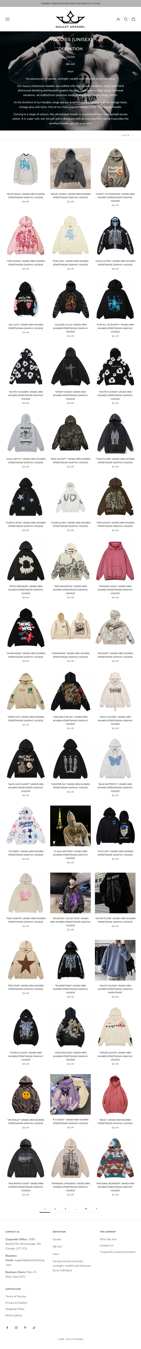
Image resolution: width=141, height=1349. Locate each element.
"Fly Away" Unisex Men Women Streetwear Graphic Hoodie (70, 1121)
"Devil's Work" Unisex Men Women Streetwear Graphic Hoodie (115, 720)
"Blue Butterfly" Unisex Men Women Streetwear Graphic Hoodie (115, 787)
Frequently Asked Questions (117, 1252)
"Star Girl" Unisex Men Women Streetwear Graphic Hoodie (70, 263)
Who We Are (108, 1239)
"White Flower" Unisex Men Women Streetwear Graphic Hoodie (115, 395)
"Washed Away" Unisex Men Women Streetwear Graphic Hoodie (115, 590)
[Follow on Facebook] (7, 1327)
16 (86, 1208)
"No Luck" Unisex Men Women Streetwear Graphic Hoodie (25, 326)
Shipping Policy (15, 1309)
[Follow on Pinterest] (25, 1327)
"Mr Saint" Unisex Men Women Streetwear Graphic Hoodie (115, 655)
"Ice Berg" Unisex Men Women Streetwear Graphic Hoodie (26, 853)
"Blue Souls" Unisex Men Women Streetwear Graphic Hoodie (26, 196)
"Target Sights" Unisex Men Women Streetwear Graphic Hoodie (115, 1056)
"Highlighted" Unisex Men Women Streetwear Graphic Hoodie (115, 263)
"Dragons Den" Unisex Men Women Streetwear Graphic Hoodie (70, 1056)
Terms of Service (16, 1296)
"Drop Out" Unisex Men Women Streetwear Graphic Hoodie (25, 719)
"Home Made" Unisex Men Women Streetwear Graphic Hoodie (25, 655)
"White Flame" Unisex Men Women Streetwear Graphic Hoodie (115, 920)
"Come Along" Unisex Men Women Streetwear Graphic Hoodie (70, 524)
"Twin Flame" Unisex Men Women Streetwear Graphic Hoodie (115, 461)
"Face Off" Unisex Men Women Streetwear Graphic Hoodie (115, 853)
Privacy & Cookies (16, 1303)
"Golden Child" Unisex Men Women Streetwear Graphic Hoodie (70, 328)
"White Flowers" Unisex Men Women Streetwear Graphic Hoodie (25, 395)
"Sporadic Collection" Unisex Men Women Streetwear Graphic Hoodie (70, 922)
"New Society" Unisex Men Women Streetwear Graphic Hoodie (70, 461)
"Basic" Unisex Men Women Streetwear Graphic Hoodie (115, 1122)
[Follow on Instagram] (16, 1327)
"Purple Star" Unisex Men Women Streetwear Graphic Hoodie (26, 524)
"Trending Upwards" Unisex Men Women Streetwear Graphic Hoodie (70, 1187)
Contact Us (106, 1245)
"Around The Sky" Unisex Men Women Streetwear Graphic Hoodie (70, 720)
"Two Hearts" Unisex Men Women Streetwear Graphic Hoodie (26, 920)
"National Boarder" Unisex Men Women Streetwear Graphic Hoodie (115, 1187)
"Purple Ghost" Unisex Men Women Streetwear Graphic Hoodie (25, 1056)
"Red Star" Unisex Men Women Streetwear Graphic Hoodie (26, 987)
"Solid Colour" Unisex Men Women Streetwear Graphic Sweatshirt (115, 989)
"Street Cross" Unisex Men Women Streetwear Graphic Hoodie (70, 395)
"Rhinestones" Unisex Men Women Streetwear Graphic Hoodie (70, 989)
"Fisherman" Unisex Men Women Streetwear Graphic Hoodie (70, 655)
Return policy (14, 1315)
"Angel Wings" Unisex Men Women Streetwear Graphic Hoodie (70, 196)
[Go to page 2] (96, 1208)
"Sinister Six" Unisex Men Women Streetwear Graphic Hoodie (70, 786)
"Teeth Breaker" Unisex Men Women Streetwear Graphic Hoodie (25, 590)
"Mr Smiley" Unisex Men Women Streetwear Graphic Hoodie (25, 1122)
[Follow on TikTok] (34, 1327)
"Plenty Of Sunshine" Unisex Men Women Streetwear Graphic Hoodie (115, 197)
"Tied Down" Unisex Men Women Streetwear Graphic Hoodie (26, 263)
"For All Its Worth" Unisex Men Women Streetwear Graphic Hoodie (115, 328)
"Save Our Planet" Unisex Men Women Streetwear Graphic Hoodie (26, 787)
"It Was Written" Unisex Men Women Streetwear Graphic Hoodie (70, 855)
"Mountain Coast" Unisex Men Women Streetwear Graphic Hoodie (26, 1187)
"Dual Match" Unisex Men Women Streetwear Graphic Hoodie (26, 461)
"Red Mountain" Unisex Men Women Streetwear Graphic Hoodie (70, 590)
